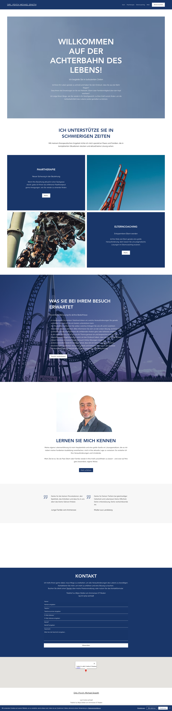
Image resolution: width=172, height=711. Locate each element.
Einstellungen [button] (141, 708)
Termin (69, 588)
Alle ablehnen (152, 708)
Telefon (46, 608)
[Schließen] (170, 708)
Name (46, 601)
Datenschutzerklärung (94, 708)
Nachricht (47, 629)
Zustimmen (163, 708)
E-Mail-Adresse (49, 615)
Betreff (46, 622)
